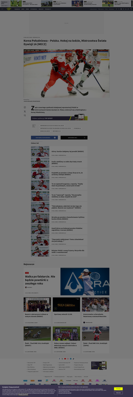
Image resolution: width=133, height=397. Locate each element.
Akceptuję (118, 388)
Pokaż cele (118, 392)
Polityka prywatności (23, 394)
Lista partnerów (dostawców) (64, 393)
